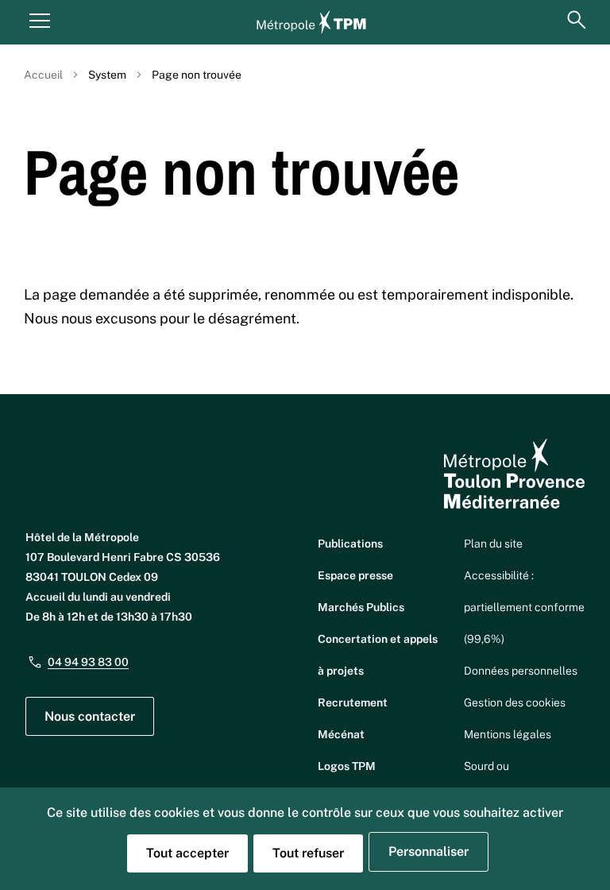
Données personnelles (520, 670)
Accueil (43, 74)
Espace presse (355, 575)
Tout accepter (187, 853)
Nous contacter (89, 716)
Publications (350, 543)
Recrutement (353, 702)
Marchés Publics (361, 607)
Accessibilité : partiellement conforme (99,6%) (524, 607)
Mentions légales (507, 734)
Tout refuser (308, 853)
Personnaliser (428, 851)
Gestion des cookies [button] (515, 702)
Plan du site (493, 543)
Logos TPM (347, 766)
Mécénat (341, 734)
